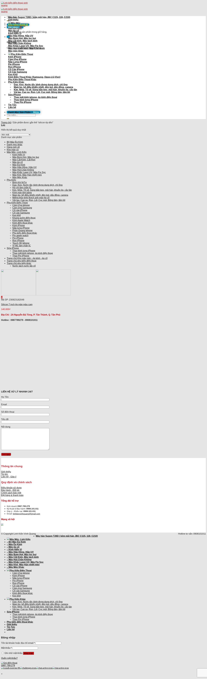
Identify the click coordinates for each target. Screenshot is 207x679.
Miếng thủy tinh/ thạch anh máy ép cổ (30, 197)
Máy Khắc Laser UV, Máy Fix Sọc (29, 172)
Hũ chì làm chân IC (21, 187)
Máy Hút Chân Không (23, 170)
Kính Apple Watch (21, 220)
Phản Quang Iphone (22, 230)
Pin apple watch (20, 235)
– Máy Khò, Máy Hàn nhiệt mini (23, 564)
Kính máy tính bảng (22, 192)
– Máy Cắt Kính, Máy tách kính (23, 557)
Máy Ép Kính (18, 165)
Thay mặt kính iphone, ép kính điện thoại (35, 97)
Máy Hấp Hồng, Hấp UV (24, 167)
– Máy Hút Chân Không (19, 559)
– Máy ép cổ (13, 547)
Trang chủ (6, 122)
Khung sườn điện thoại (23, 218)
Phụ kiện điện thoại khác (24, 233)
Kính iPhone (18, 225)
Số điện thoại (7, 412)
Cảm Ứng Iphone (21, 205)
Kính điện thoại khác (22, 223)
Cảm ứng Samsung (22, 208)
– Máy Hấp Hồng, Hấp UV (20, 552)
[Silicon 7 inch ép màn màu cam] (36, 294)
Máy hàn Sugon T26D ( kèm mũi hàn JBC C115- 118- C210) (39, 17)
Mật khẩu (6, 648)
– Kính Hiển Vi (14, 549)
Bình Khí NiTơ (19, 182)
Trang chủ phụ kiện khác (19, 263)
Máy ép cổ (17, 162)
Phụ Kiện (11, 180)
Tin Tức (12, 105)
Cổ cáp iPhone (19, 210)
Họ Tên (5, 397)
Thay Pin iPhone (22, 102)
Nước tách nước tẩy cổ (24, 266)
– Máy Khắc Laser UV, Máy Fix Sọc (25, 562)
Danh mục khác (14, 144)
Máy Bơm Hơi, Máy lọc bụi (25, 157)
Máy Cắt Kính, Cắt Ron (23, 160)
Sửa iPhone (14, 95)
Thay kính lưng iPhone (26, 100)
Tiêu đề (5, 419)
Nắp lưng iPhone (21, 228)
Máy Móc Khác (19, 177)
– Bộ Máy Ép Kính (16, 542)
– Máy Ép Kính (14, 544)
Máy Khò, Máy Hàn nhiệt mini (27, 175)
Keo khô (16, 215)
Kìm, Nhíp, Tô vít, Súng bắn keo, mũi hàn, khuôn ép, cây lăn (45, 89)
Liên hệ (12, 107)
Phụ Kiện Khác (16, 82)
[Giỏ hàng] (8, 37)
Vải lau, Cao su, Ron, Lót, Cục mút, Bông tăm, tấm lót (42, 92)
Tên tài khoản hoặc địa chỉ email (18, 643)
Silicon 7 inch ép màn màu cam (16, 304)
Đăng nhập (28, 653)
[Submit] (8, 118)
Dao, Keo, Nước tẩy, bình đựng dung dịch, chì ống (41, 84)
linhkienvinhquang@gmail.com (26, 514)
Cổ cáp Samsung (21, 213)
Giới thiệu (13, 20)
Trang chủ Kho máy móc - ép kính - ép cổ (27, 258)
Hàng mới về (13, 147)
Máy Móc (15, 23)
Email (4, 404)
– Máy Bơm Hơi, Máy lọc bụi (21, 554)
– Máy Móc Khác (15, 567)
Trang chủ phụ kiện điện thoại (21, 261)
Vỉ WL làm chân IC (21, 245)
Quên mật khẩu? (9, 658)
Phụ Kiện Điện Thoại (22, 54)
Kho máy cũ (13, 149)
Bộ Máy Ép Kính (15, 142)
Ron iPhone (18, 240)
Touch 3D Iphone (20, 243)
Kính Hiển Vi (18, 154)
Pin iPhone (18, 238)
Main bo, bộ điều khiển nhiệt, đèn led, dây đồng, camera (43, 87)
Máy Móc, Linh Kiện (16, 152)
